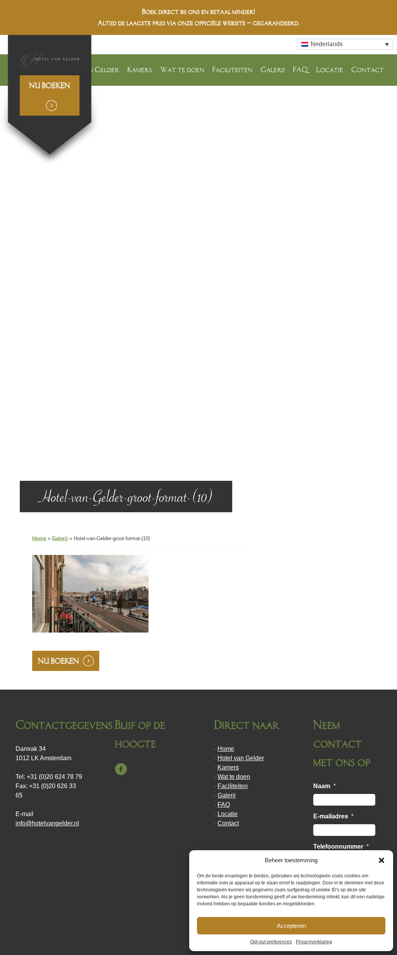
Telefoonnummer (341, 846)
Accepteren (291, 925)
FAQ (300, 69)
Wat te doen (182, 69)
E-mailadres (333, 816)
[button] (381, 860)
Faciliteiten (232, 69)
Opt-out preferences (271, 942)
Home (39, 538)
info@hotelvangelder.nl (47, 823)
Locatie (329, 69)
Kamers (139, 69)
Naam (324, 786)
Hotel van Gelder (240, 758)
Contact (367, 69)
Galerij (273, 69)
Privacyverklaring (314, 942)
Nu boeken (49, 85)
